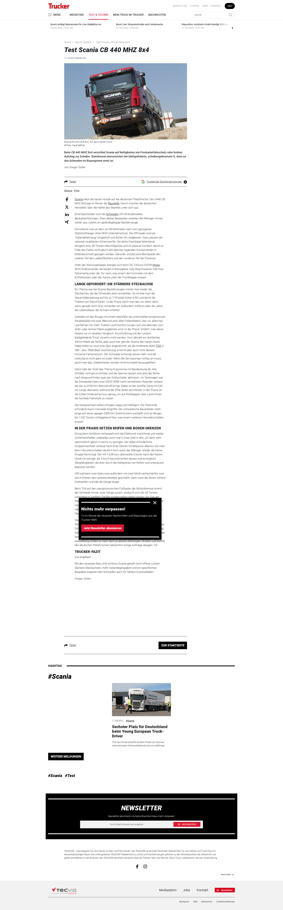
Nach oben (226, 874)
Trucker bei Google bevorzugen (164, 181)
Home (67, 42)
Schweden (112, 214)
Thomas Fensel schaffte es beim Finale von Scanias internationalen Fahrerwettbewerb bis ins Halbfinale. (138, 744)
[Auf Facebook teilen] (67, 199)
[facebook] (137, 866)
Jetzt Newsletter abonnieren (102, 528)
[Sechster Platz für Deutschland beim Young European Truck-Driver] (141, 699)
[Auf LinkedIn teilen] (67, 214)
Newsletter (180, 6)
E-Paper (194, 6)
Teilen (72, 181)
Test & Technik (98, 14)
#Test (70, 775)
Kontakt (216, 6)
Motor (156, 265)
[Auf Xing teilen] (67, 221)
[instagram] (145, 866)
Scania (79, 199)
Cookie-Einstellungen (225, 902)
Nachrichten (157, 14)
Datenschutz (206, 902)
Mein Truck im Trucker (128, 14)
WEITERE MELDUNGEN (66, 756)
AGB (195, 902)
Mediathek (77, 14)
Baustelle (113, 203)
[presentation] (232, 28)
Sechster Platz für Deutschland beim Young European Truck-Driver (140, 732)
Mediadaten (168, 890)
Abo (229, 6)
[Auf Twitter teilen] (67, 207)
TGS (158, 345)
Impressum (184, 902)
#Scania (60, 676)
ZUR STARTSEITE (172, 645)
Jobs (205, 6)
